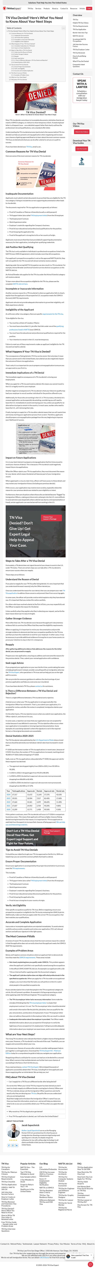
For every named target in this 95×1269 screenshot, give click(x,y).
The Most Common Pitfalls (19, 73)
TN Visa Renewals (79, 53)
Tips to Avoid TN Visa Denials (19, 64)
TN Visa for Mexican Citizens (9, 1173)
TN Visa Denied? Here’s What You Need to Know (7, 1211)
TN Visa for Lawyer (65, 1200)
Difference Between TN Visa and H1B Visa (47, 1202)
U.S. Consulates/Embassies (48, 1168)
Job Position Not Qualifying (21, 37)
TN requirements (18, 868)
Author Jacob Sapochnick (31, 1130)
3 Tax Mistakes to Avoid (27, 1181)
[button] (51, 518)
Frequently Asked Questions (79, 65)
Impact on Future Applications (22, 48)
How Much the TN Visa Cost (84, 1173)
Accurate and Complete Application (23, 70)
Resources (73, 8)
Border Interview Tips (80, 33)
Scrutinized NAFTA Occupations (79, 40)
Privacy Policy (53, 1244)
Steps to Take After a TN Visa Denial (21, 50)
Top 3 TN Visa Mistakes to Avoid (27, 1173)
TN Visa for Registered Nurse (65, 1209)
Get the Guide (82, 149)
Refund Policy (16, 1244)
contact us (39, 686)
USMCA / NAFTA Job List (8, 1188)
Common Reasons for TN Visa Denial (22, 33)
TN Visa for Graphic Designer (66, 1196)
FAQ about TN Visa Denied (19, 79)
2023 (8, 798)
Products (47, 8)
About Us (91, 1244)
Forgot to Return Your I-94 (27, 1185)
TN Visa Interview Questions (8, 1230)
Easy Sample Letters (28, 1177)
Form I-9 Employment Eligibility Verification (44, 1182)
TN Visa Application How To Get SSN (85, 1168)
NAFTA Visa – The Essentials (27, 1168)
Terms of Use (76, 1244)
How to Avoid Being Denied (79, 57)
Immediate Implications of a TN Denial (24, 46)
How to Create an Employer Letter (8, 1198)
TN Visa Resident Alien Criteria (46, 1191)
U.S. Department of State (45, 740)
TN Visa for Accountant (63, 1168)
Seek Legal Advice (19, 58)
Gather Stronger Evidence (21, 54)
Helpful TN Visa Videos (80, 23)
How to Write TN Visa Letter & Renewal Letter (8, 1217)
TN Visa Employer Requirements (8, 1178)
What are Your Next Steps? (19, 77)
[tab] (36, 1094)
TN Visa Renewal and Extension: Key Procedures (8, 1204)
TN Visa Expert (13, 672)
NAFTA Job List (78, 36)
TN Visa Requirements (80, 26)
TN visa (34, 1093)
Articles (82, 8)
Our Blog (43, 1163)
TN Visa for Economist (62, 1185)
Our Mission (65, 1244)
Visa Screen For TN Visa (84, 1206)
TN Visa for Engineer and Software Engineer (66, 1190)
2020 (8, 809)
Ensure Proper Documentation (22, 66)
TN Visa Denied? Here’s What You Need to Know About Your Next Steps (31, 31)
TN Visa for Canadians (5, 1168)
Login (89, 8)
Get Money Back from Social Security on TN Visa (85, 1188)
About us (55, 8)
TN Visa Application (79, 29)
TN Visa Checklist (8, 1182)
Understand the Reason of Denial (23, 52)
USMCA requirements (27, 957)
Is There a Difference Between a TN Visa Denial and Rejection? (31, 60)
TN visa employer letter (37, 1003)
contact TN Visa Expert (30, 1067)
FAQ (79, 1163)
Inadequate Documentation (21, 35)
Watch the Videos (81, 132)
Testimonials (27, 1244)
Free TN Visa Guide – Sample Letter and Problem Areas (9, 1224)
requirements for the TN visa (52, 314)
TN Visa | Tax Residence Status (46, 1196)
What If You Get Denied (81, 61)
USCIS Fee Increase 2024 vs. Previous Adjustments (47, 1174)
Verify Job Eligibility (19, 68)
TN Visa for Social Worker (65, 1204)
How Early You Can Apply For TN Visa (84, 1178)
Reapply (16, 56)
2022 (8, 802)
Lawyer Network (40, 1244)
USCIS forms (44, 1257)
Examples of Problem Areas (21, 75)
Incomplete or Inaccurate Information (24, 39)
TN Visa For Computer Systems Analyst (65, 1179)
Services (38, 8)
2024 (8, 795)
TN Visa (30, 8)
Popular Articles (27, 1163)
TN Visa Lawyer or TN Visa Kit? (84, 1201)
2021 (8, 806)
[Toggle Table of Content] (62, 28)
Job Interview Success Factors (80, 45)
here (25, 284)
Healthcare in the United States (27, 1190)
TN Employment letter (39, 215)
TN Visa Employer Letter (81, 50)
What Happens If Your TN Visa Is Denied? (23, 44)
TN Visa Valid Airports (82, 1183)
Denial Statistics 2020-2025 (22, 62)
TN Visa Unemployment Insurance (83, 1195)
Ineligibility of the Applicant (21, 41)
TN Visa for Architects (62, 1173)
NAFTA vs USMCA (46, 1188)
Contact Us (64, 8)
